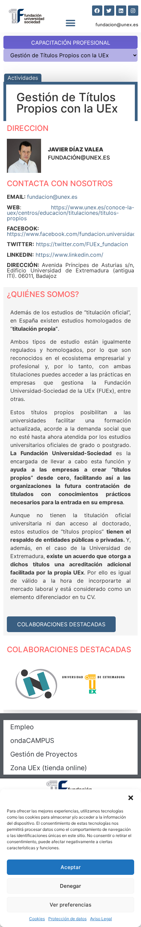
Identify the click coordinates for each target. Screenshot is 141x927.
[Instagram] (133, 10)
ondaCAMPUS (32, 740)
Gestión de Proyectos (43, 754)
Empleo (22, 727)
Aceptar (71, 867)
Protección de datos (67, 918)
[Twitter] (109, 10)
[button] (130, 797)
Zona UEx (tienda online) (48, 768)
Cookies (37, 918)
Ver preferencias (70, 904)
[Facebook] (97, 10)
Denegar (70, 886)
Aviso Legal (101, 918)
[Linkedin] (121, 10)
